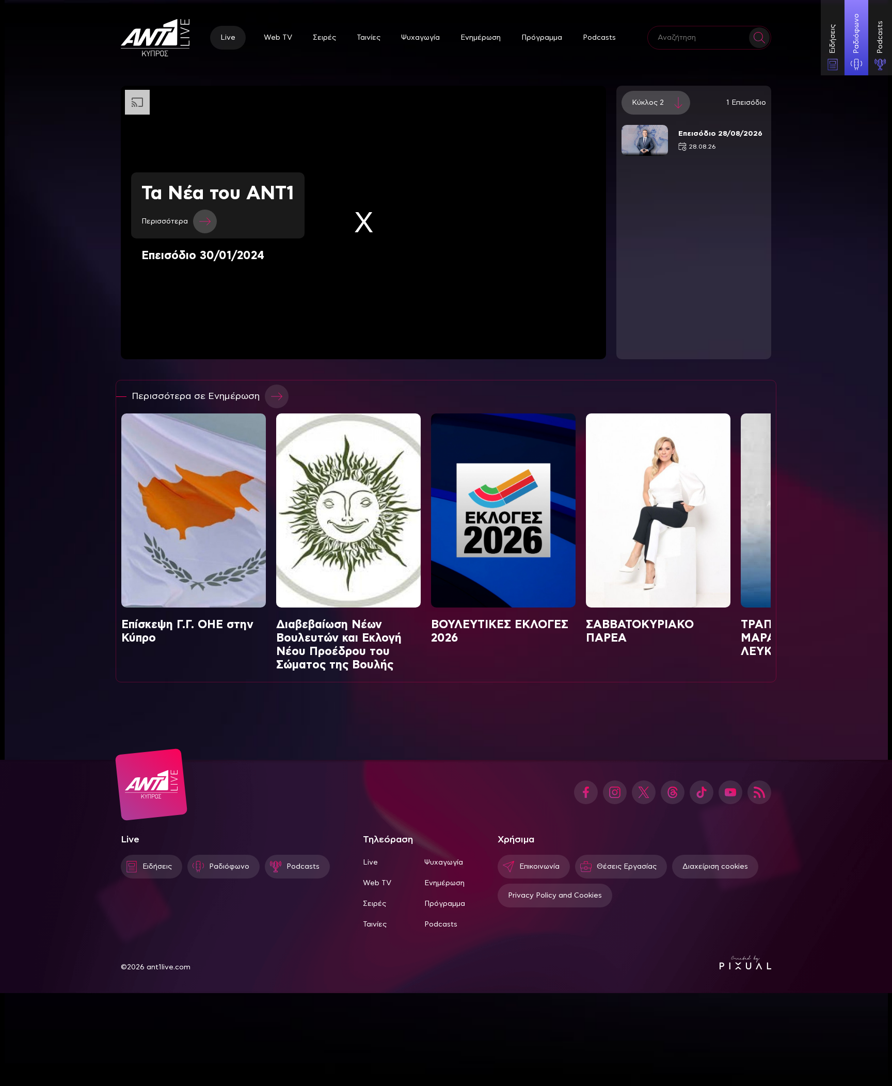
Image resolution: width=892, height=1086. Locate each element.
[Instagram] (615, 792)
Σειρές (324, 37)
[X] (644, 792)
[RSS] (759, 792)
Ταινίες (368, 37)
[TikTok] (701, 792)
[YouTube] (730, 792)
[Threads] (672, 792)
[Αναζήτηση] (759, 37)
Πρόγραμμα (541, 37)
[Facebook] (586, 792)
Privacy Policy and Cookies (555, 895)
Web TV (278, 37)
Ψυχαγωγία (420, 37)
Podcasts (599, 37)
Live (227, 37)
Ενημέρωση (480, 37)
